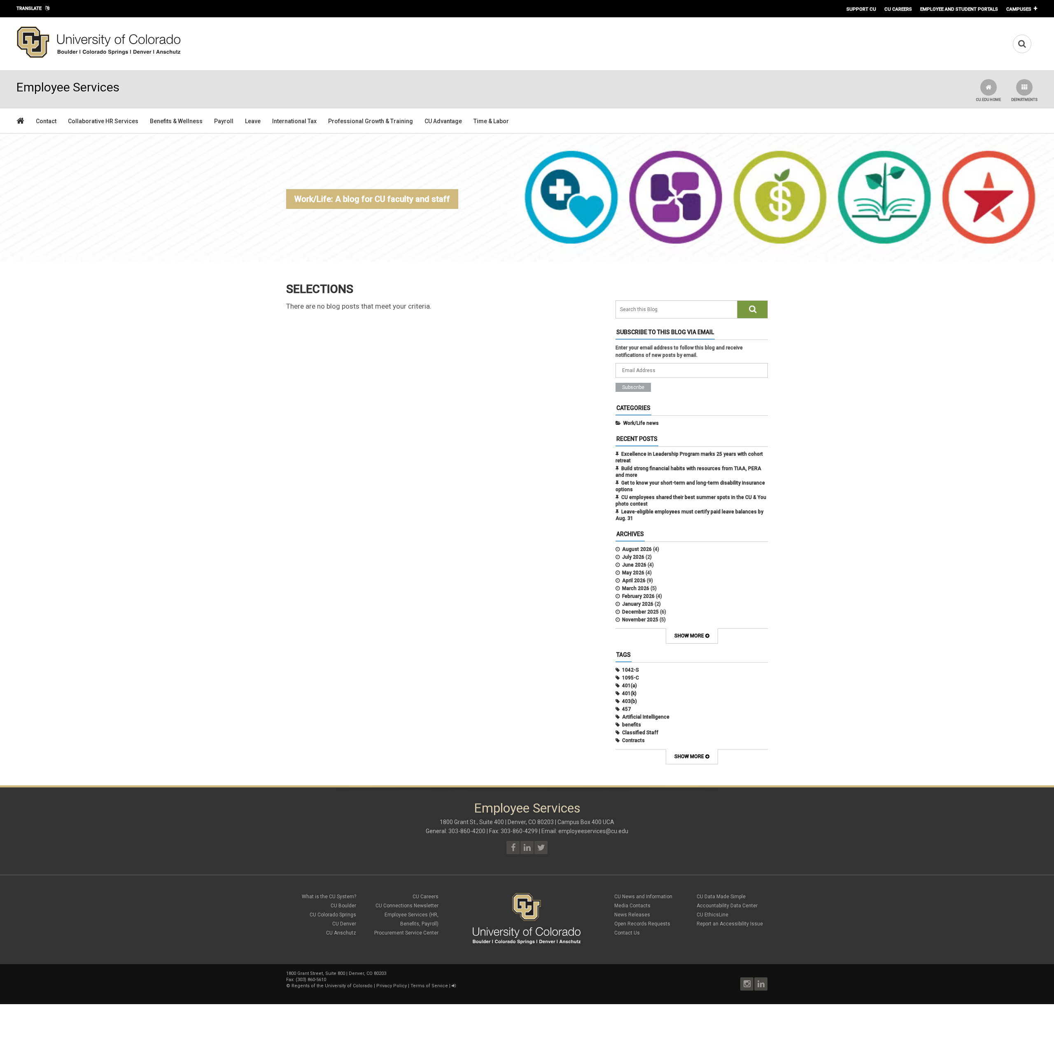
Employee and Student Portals (959, 9)
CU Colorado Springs (333, 915)
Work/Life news (641, 423)
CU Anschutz (341, 933)
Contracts (633, 740)
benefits (631, 725)
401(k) (629, 693)
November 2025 (640, 620)
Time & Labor (491, 121)
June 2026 (634, 565)
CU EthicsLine (712, 915)
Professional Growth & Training (370, 121)
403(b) (629, 701)
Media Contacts (632, 906)
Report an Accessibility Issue (730, 924)
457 (626, 709)
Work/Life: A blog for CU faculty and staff (372, 199)
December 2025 (640, 612)
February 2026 (638, 596)
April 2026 (634, 580)
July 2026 (633, 557)
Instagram (746, 984)
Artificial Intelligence (645, 717)
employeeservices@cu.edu (593, 831)
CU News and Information (643, 896)
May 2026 (633, 573)
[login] (453, 985)
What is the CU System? (329, 896)
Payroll (223, 121)
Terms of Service (429, 985)
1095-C (630, 678)
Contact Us (627, 933)
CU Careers (898, 9)
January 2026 (637, 604)
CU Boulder (343, 906)
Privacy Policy (391, 985)
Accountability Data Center (727, 906)
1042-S (630, 670)
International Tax (294, 121)
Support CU (861, 9)
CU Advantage (443, 121)
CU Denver (344, 924)
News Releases (632, 915)
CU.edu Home (988, 100)
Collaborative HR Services (103, 121)
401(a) (629, 686)
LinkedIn (760, 984)
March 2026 (635, 588)
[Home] (98, 56)
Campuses (1018, 9)
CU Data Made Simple (721, 896)
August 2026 (637, 549)
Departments (1024, 100)
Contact (46, 121)
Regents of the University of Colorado (332, 985)
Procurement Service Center (406, 933)
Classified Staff (640, 732)
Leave (253, 121)
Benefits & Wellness (176, 121)
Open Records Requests (642, 924)
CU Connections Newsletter (406, 906)
